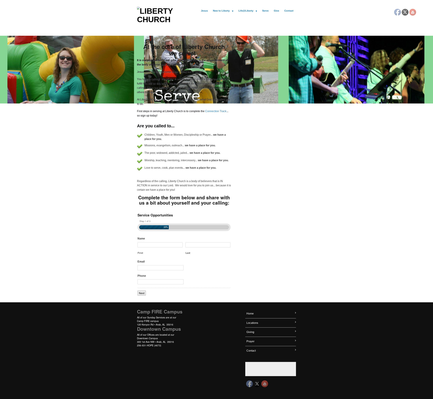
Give (276, 10)
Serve (265, 10)
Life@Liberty (245, 10)
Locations (252, 322)
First (140, 253)
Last (188, 253)
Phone (142, 275)
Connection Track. (216, 111)
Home (250, 313)
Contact (288, 10)
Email (141, 261)
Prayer (250, 341)
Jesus (204, 10)
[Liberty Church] (155, 14)
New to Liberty (221, 10)
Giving (250, 332)
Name (141, 238)
